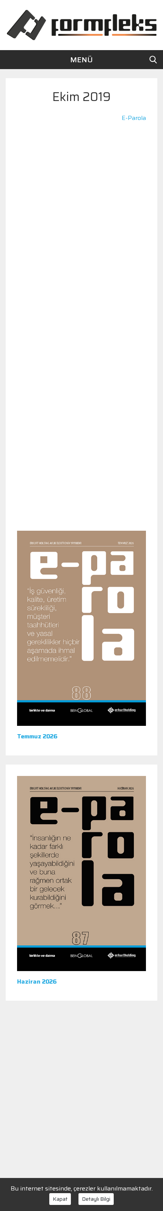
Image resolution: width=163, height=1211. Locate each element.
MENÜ (81, 59)
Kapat (60, 1199)
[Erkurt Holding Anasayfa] (81, 24)
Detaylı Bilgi (96, 1199)
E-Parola (134, 118)
